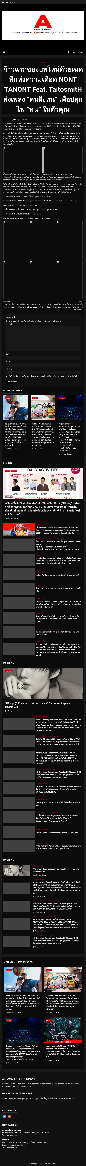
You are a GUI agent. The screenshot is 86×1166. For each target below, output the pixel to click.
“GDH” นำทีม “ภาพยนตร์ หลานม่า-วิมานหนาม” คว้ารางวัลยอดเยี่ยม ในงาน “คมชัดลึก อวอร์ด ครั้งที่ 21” (23, 305)
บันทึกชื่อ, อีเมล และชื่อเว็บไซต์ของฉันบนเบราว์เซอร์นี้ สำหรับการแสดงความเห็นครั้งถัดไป (43, 376)
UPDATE (42, 62)
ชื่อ (7, 354)
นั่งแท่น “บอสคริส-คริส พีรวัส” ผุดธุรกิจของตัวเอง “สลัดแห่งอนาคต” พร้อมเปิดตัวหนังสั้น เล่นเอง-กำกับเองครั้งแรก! (57, 618)
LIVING (8, 471)
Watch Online (77, 52)
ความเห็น (10, 324)
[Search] (68, 52)
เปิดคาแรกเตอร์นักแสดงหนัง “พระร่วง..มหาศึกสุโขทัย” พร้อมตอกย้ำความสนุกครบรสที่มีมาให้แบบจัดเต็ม (64, 305)
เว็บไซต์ (9, 369)
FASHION (39, 538)
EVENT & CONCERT (42, 629)
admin (8, 120)
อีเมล (8, 361)
